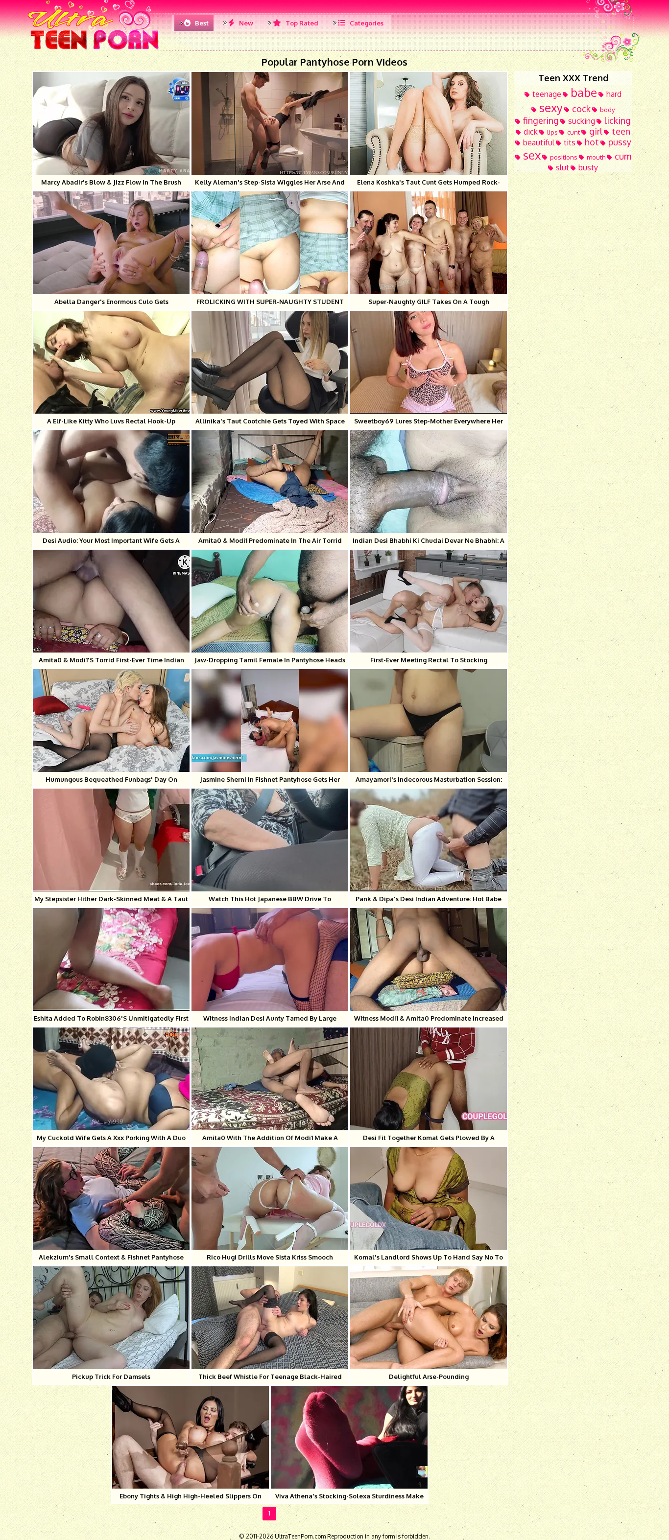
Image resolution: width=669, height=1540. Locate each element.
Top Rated (301, 23)
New (245, 23)
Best (201, 23)
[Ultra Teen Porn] (94, 49)
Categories (365, 23)
